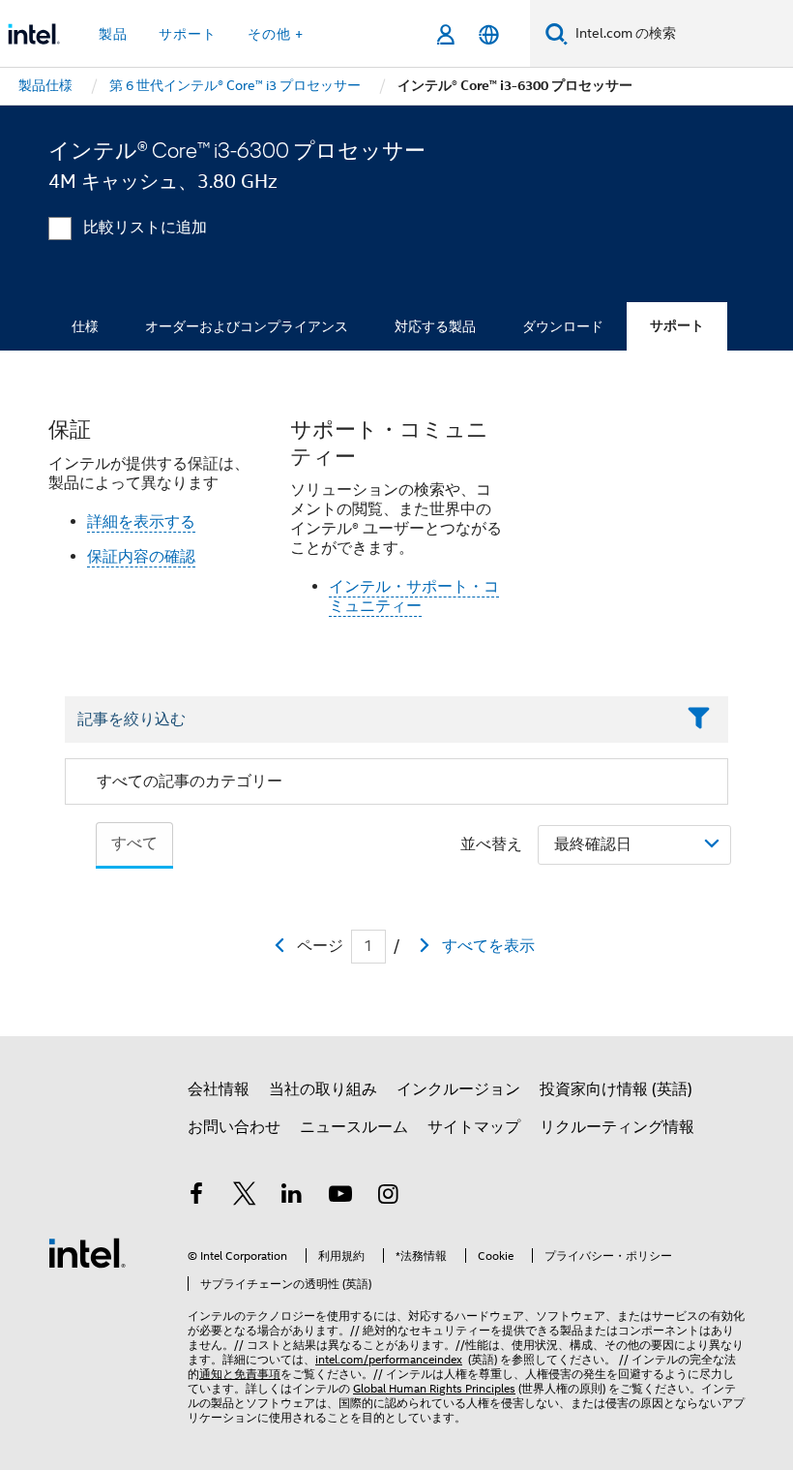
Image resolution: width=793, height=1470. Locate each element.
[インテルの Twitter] (244, 1196)
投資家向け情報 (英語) (616, 1089)
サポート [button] (188, 34)
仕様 (85, 326)
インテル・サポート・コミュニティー (414, 596)
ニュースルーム (354, 1127)
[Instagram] (387, 1196)
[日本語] (489, 34)
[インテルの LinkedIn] (292, 1196)
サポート (677, 326)
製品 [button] (113, 34)
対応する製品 (435, 326)
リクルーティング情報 (617, 1127)
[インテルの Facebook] (196, 1196)
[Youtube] (340, 1196)
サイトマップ (473, 1127)
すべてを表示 (488, 946)
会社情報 (219, 1089)
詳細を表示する (141, 522)
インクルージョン (458, 1089)
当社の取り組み (323, 1089)
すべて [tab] (134, 843)
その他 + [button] (276, 34)
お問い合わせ (234, 1127)
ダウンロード (562, 326)
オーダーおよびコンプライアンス (246, 326)
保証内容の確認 (141, 557)
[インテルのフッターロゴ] (87, 1252)
